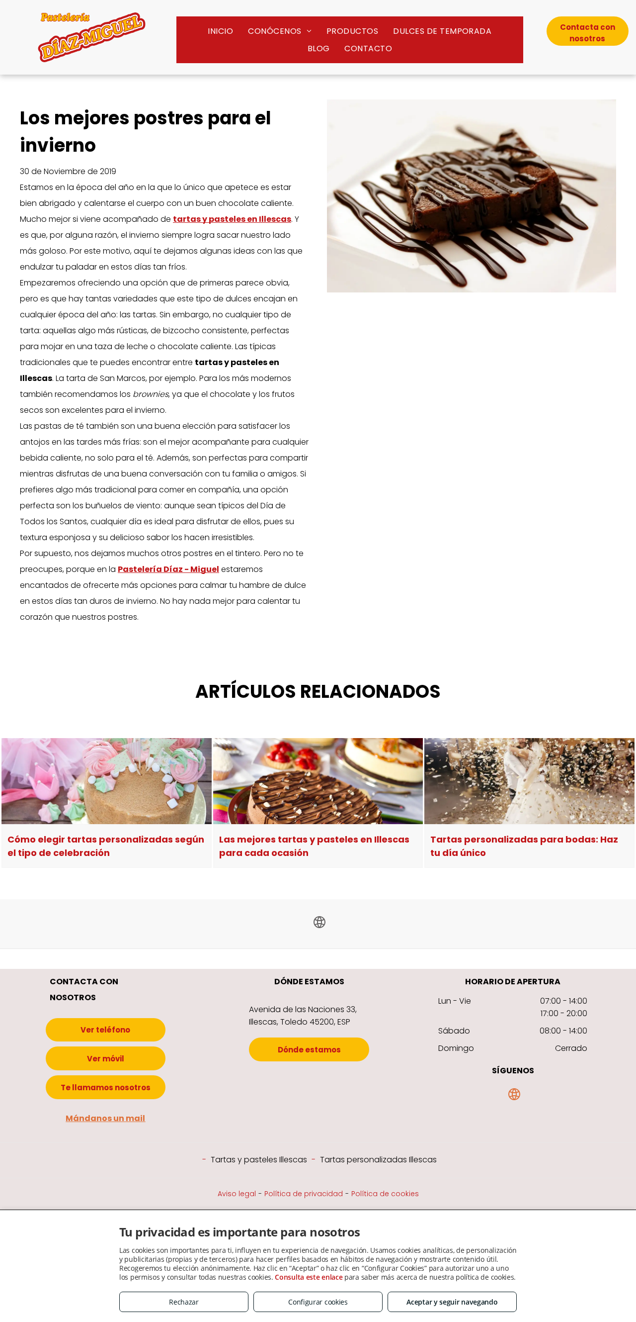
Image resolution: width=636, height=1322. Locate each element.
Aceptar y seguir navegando (451, 1302)
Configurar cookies (318, 1302)
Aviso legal (237, 1194)
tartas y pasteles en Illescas (232, 219)
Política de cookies (385, 1194)
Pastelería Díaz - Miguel (168, 569)
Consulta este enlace (308, 1277)
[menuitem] (220, 31)
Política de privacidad (303, 1194)
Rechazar (184, 1302)
